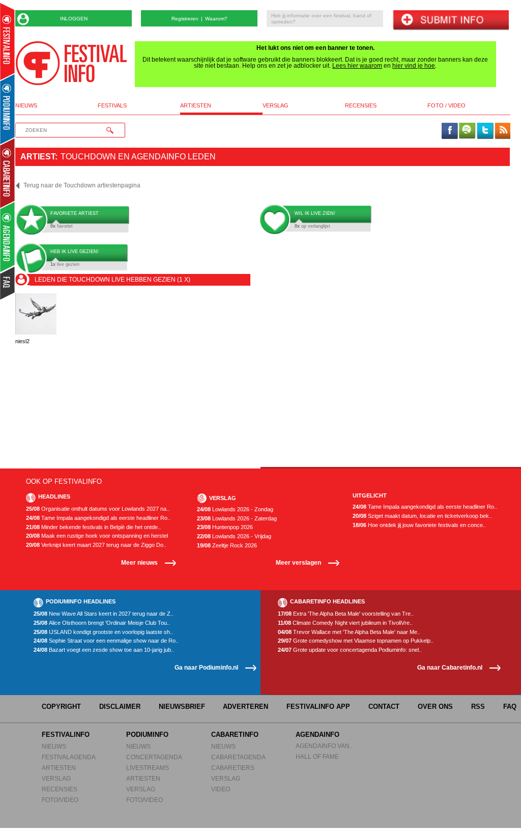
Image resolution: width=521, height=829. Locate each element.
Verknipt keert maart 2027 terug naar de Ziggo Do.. (96, 545)
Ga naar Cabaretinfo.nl (449, 667)
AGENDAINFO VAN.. (324, 745)
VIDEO (220, 789)
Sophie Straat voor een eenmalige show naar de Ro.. (106, 641)
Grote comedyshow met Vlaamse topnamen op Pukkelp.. (355, 641)
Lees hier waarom (357, 66)
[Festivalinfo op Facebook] (449, 131)
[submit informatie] (450, 20)
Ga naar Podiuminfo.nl (206, 667)
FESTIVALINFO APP (318, 706)
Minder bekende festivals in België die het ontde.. (93, 527)
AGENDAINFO (317, 734)
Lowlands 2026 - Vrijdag (234, 536)
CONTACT (383, 706)
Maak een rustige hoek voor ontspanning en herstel (97, 536)
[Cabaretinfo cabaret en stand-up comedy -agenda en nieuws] (7, 172)
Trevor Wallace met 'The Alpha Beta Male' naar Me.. (349, 632)
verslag (275, 105)
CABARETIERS (232, 767)
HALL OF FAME (317, 756)
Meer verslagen (298, 562)
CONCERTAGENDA (154, 757)
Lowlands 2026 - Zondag (235, 509)
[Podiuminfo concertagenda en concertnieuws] (8, 108)
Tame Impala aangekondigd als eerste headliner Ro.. (98, 518)
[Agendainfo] (8, 237)
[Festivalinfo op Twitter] (485, 131)
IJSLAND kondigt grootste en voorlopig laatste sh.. (103, 632)
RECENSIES (59, 789)
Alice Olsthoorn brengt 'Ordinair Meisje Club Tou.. (102, 623)
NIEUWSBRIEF (182, 706)
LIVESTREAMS (147, 767)
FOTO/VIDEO (60, 799)
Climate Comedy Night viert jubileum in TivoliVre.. (345, 623)
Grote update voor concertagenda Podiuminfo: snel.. (350, 650)
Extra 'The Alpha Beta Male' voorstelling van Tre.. (346, 614)
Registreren (184, 18)
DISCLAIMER (119, 706)
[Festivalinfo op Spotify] (467, 131)
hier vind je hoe (413, 66)
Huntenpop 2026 (225, 527)
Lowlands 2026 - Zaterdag (237, 518)
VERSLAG (56, 778)
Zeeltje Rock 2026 (227, 545)
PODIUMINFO (147, 734)
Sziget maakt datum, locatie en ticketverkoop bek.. (422, 516)
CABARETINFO (234, 734)
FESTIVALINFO (66, 734)
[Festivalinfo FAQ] (8, 283)
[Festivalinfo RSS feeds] (502, 131)
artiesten (195, 105)
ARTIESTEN (59, 767)
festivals (112, 105)
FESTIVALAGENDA (69, 757)
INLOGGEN (74, 18)
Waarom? (216, 18)
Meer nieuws (139, 562)
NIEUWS (54, 746)
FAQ (509, 706)
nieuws (26, 105)
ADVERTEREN (245, 706)
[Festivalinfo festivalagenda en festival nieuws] (7, 41)
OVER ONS (435, 706)
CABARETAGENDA (238, 757)
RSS (478, 706)
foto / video (446, 105)
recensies (361, 105)
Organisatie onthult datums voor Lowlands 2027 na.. (97, 509)
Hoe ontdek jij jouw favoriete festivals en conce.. (419, 525)
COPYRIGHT (61, 706)
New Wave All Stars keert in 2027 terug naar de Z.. (103, 614)
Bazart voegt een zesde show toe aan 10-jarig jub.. (104, 650)
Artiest (37, 156)
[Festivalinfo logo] (71, 63)
